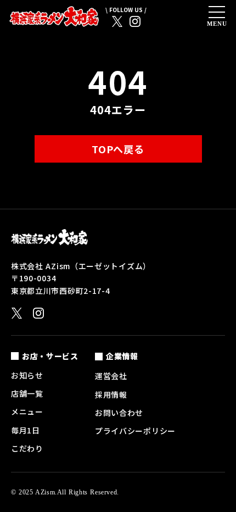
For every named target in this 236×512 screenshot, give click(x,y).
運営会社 (111, 375)
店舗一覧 (27, 393)
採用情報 (111, 394)
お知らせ (27, 375)
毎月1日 (25, 430)
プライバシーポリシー (135, 430)
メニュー (27, 411)
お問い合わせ (119, 412)
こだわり (27, 448)
